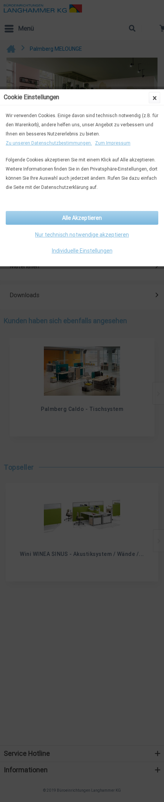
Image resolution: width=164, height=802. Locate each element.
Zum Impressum (112, 143)
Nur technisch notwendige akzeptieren (82, 234)
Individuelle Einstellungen (82, 250)
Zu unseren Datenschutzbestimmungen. (49, 143)
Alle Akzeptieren (82, 217)
